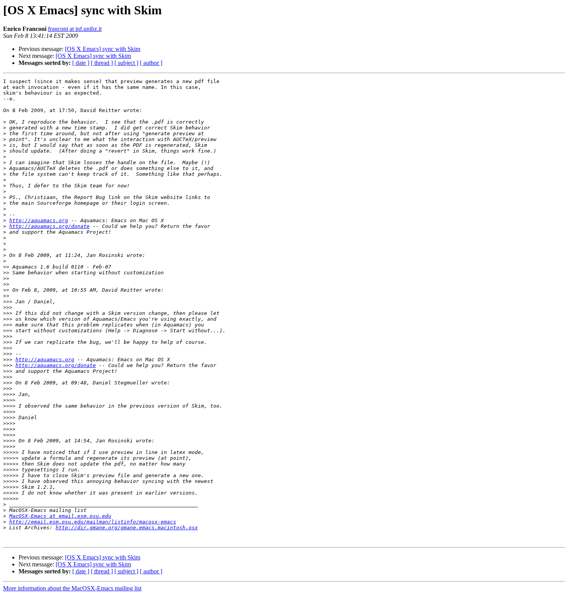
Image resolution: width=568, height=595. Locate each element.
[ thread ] (102, 63)
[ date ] (80, 63)
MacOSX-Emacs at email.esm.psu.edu (60, 516)
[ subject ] (126, 63)
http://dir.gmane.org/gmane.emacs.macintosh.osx (127, 527)
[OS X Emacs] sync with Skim (102, 49)
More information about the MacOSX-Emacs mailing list (72, 588)
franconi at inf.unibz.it (75, 29)
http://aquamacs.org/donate (49, 226)
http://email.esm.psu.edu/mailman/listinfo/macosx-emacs (92, 522)
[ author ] (151, 63)
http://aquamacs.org (38, 220)
